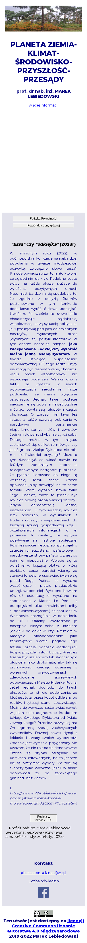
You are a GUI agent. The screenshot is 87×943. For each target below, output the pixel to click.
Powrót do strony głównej (43, 225)
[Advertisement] (43, 160)
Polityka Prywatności (43, 218)
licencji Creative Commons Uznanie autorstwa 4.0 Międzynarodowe (45, 926)
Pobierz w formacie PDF (43, 818)
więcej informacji (43, 105)
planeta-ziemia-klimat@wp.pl (43, 873)
